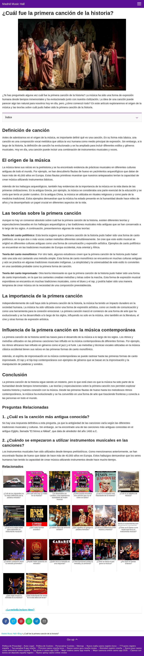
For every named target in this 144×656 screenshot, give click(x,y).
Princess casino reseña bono (51, 648)
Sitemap (80, 646)
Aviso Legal (29, 646)
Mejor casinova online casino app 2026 (110, 650)
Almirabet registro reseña (111, 648)
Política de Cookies (44, 646)
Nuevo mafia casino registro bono (102, 646)
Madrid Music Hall (13, 3)
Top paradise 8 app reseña (24, 648)
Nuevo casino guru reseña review (82, 648)
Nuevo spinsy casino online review (51, 653)
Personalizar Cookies (64, 646)
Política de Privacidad (11, 646)
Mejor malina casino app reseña (75, 650)
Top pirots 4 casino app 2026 (46, 650)
